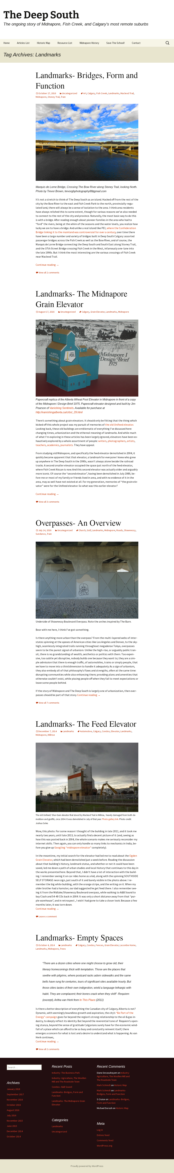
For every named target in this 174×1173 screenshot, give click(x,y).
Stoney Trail (54, 96)
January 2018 (13, 1089)
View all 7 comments (49, 702)
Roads (119, 530)
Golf (89, 530)
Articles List (23, 43)
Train (63, 96)
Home (6, 43)
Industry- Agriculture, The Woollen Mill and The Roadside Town (113, 1076)
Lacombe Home (128, 945)
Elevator (115, 731)
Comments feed (105, 1140)
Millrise (51, 734)
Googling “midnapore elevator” (72, 847)
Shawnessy (130, 530)
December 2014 (15, 1131)
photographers (117, 441)
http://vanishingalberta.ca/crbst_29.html (59, 412)
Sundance (41, 533)
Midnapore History (89, 43)
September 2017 (15, 1094)
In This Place (88, 1000)
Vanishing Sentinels (61, 408)
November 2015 (15, 1120)
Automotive (86, 731)
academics (53, 445)
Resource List (64, 43)
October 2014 (14, 1136)
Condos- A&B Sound (62, 1086)
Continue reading (47, 264)
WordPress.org (104, 1145)
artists (131, 441)
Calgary (91, 93)
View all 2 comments (49, 272)
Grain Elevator (98, 311)
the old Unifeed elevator (119, 424)
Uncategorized (69, 93)
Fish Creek (101, 93)
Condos (106, 731)
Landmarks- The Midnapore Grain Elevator (81, 298)
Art (84, 93)
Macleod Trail (127, 93)
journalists (66, 445)
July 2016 (11, 1115)
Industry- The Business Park (66, 1072)
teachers (41, 445)
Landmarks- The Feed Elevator (86, 723)
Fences (99, 945)
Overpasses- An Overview (78, 522)
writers (102, 441)
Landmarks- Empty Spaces (79, 937)
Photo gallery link (110, 819)
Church (82, 530)
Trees (63, 948)
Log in (100, 1129)
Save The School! (115, 43)
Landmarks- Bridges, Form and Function (87, 80)
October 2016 (14, 1104)
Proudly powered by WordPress (87, 1166)
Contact (136, 43)
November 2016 (15, 1099)
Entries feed (103, 1135)
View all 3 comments (49, 501)
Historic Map (43, 43)
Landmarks (113, 93)
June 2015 (12, 1125)
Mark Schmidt (104, 1085)
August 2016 (13, 1110)
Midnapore (41, 96)
